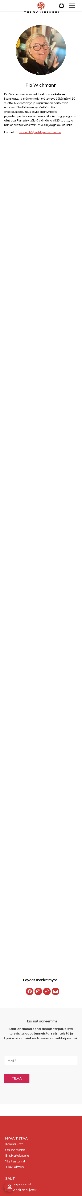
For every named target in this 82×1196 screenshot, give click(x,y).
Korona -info (14, 1144)
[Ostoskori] (62, 5)
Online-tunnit (15, 1150)
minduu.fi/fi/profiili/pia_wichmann (40, 132)
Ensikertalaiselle (17, 1155)
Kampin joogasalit (18, 1184)
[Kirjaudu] (9, 1186)
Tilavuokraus (14, 1167)
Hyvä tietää (16, 1138)
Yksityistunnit (15, 1161)
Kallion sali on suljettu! (21, 1190)
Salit (10, 1178)
